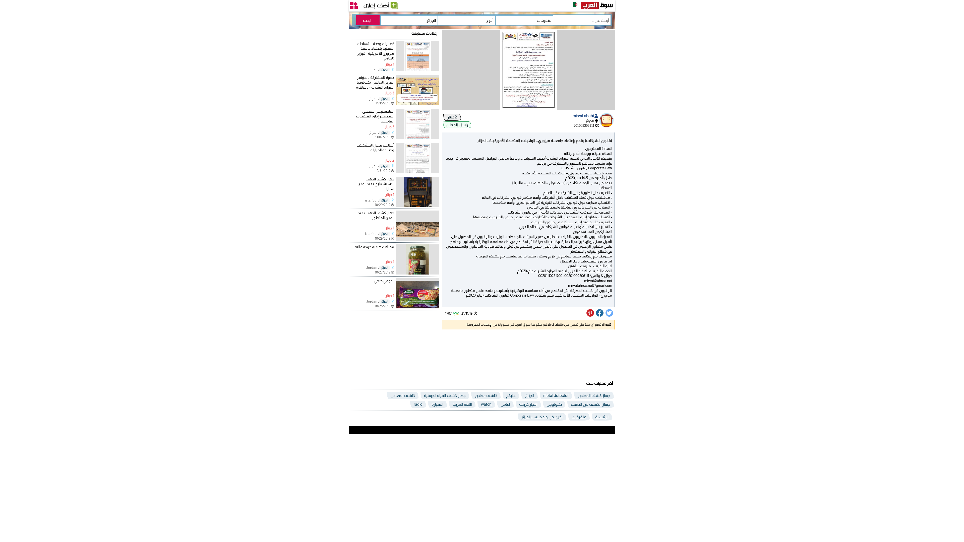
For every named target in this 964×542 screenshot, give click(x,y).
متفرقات (579, 417)
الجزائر (384, 70)
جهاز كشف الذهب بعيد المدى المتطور (376, 215)
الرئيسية (602, 417)
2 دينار (452, 117)
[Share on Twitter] (609, 315)
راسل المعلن (457, 125)
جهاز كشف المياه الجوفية (445, 395)
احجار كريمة (528, 404)
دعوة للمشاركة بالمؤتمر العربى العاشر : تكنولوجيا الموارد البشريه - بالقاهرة (375, 82)
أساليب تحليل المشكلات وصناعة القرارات (375, 147)
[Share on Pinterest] (590, 315)
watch (486, 404)
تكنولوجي (554, 404)
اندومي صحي (384, 281)
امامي (505, 404)
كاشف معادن (486, 395)
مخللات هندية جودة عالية (374, 247)
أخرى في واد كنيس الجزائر (542, 417)
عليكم (511, 395)
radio (418, 404)
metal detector (556, 395)
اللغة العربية (462, 404)
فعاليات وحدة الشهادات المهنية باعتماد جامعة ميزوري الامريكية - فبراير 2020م (375, 50)
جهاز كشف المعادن (594, 395)
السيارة (437, 404)
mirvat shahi (583, 116)
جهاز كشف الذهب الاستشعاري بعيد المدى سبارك (375, 184)
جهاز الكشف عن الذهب (590, 404)
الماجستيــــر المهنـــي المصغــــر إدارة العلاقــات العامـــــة (375, 116)
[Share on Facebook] (600, 315)
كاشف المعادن (402, 395)
